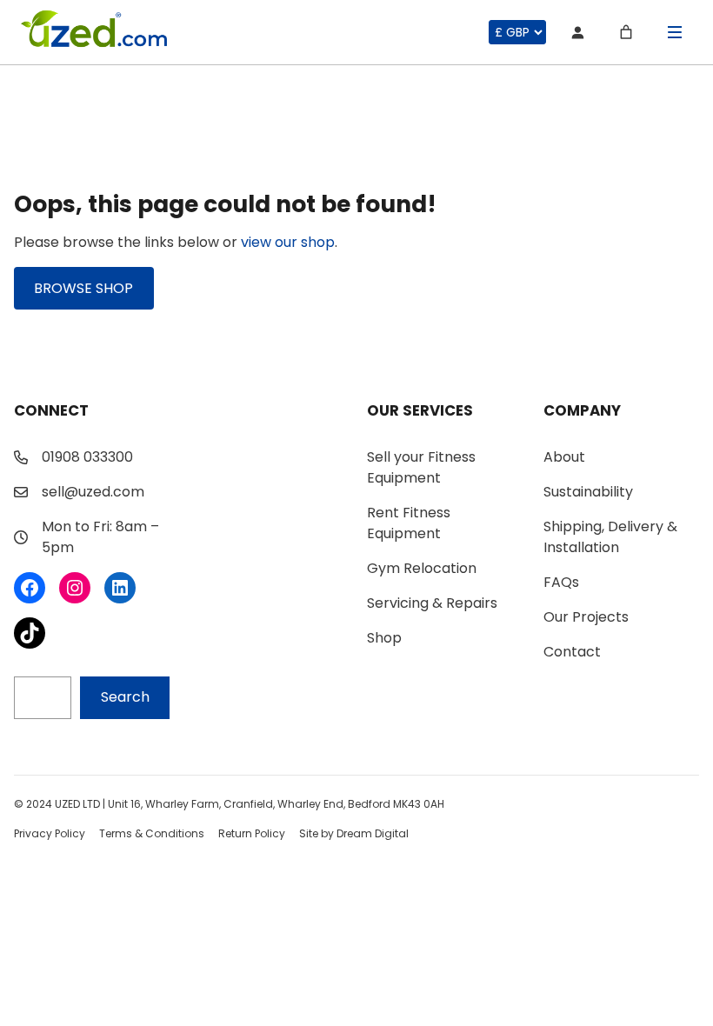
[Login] (577, 32)
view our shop (288, 242)
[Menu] (674, 32)
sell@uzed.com (93, 492)
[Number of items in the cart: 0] (626, 32)
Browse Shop (83, 288)
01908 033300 (87, 457)
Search (125, 697)
